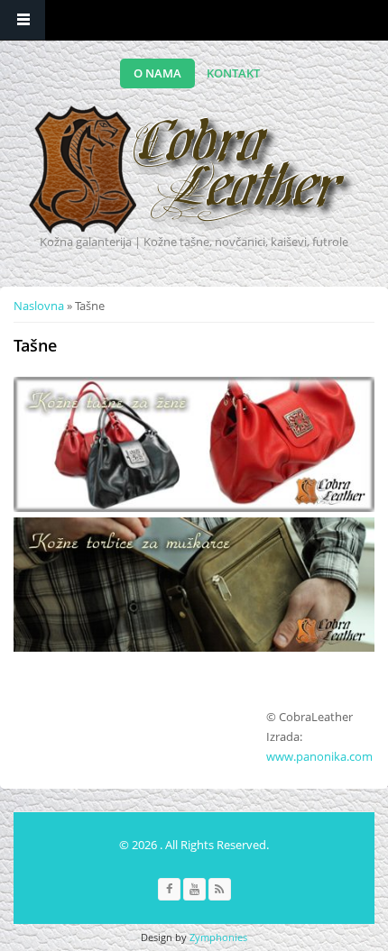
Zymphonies (218, 937)
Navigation (22, 20)
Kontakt (233, 73)
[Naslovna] (191, 169)
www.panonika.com (319, 756)
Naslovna (39, 305)
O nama (157, 73)
